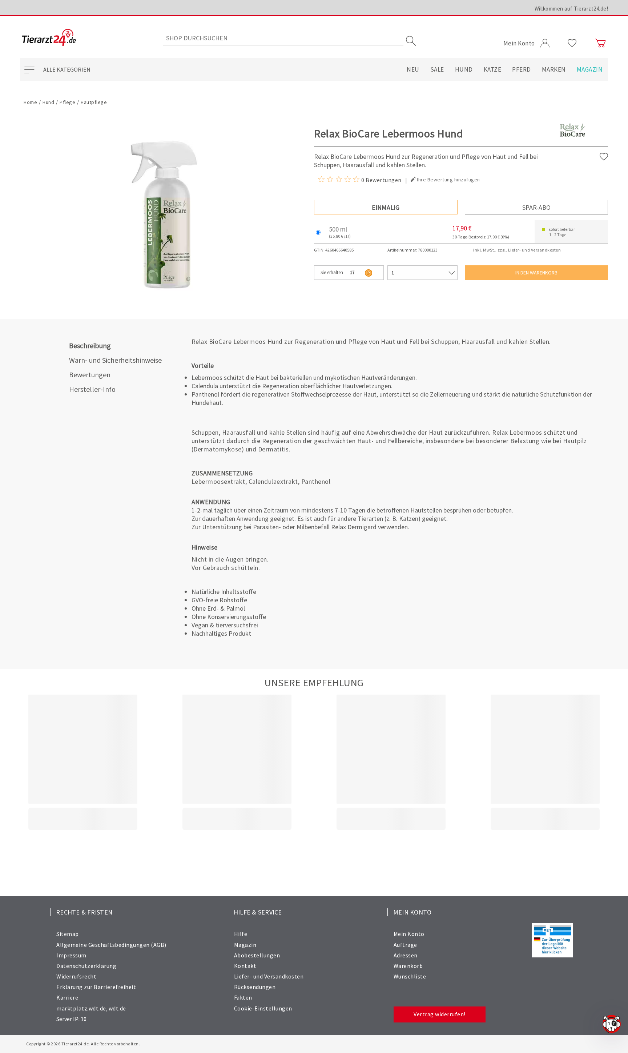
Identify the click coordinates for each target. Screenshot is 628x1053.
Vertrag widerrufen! (440, 1014)
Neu (413, 69)
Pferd (521, 69)
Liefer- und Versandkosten (269, 976)
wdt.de (117, 1008)
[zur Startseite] (49, 38)
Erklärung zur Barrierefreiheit (96, 986)
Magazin (590, 69)
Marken (554, 69)
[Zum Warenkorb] (600, 43)
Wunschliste (410, 976)
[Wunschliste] (572, 43)
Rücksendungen (255, 986)
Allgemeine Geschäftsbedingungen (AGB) (111, 944)
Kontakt (245, 965)
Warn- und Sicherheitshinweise (115, 360)
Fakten (243, 997)
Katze (493, 69)
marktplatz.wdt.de (81, 1008)
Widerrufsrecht (76, 976)
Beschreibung (90, 345)
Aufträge (405, 944)
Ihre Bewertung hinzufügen (448, 179)
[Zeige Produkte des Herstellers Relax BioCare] (572, 141)
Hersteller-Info (92, 389)
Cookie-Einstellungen (263, 1008)
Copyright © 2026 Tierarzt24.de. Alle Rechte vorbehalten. (83, 1043)
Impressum (71, 955)
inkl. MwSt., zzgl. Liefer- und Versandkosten (517, 250)
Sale (437, 69)
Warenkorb (408, 965)
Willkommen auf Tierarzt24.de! (571, 8)
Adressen (406, 955)
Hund (464, 69)
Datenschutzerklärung (86, 965)
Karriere (67, 997)
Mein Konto (409, 933)
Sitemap (67, 933)
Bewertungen (89, 374)
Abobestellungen (257, 955)
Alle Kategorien (66, 69)
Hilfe (240, 933)
